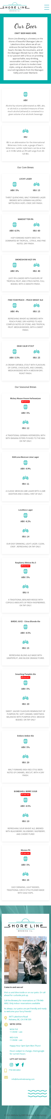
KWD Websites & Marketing (33, 1115)
